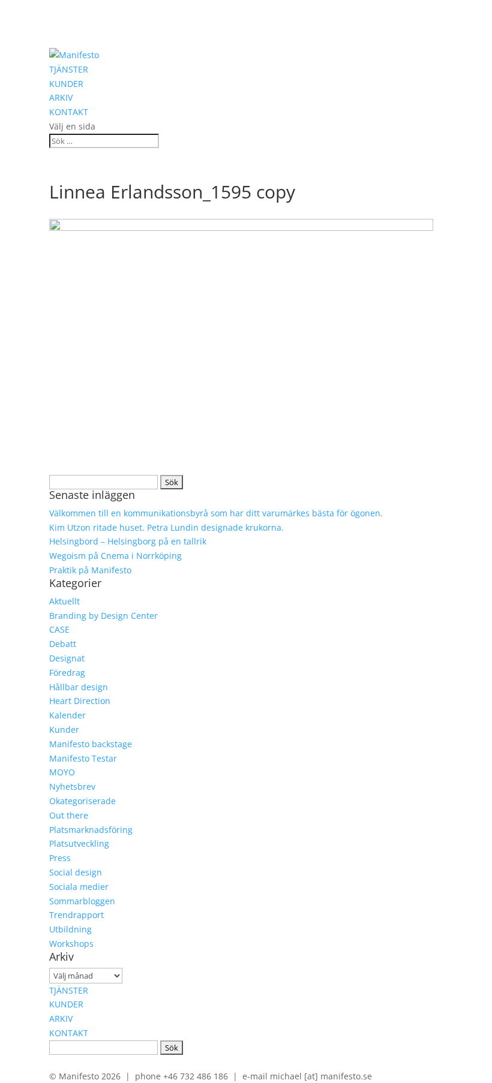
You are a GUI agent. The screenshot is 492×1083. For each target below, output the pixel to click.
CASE (59, 629)
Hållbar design (78, 687)
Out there (68, 815)
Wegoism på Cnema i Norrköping (115, 555)
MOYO (62, 772)
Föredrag (67, 672)
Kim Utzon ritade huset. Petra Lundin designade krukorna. (166, 527)
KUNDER (66, 83)
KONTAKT (68, 112)
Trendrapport (76, 914)
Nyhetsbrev (72, 786)
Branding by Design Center (103, 615)
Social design (75, 872)
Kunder (64, 729)
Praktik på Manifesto (90, 570)
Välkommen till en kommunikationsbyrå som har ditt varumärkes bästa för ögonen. (216, 513)
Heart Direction (79, 700)
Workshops (71, 943)
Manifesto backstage (90, 744)
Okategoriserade (82, 801)
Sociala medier (79, 886)
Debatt (62, 643)
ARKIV (61, 97)
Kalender (67, 715)
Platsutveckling (79, 843)
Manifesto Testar (83, 758)
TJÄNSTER (68, 69)
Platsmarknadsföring (91, 829)
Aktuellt (64, 601)
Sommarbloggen (82, 901)
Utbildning (70, 929)
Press (60, 858)
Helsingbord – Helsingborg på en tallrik (127, 541)
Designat (67, 658)
